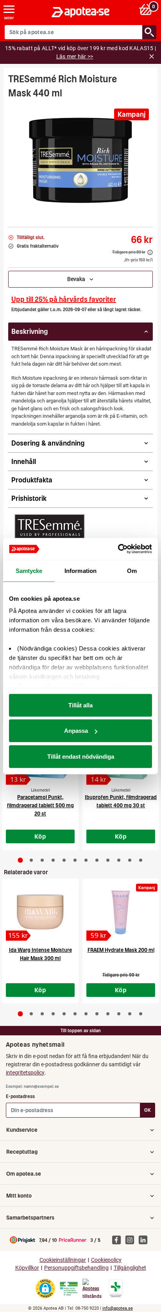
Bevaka (78, 279)
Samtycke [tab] (29, 570)
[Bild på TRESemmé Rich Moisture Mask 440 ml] (80, 160)
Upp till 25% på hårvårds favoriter (63, 299)
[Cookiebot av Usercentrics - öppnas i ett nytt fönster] (118, 549)
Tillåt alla (80, 704)
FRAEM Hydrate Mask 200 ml (121, 950)
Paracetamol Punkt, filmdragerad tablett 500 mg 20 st (40, 805)
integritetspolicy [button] (25, 1072)
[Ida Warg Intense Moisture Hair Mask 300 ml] (40, 912)
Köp (40, 836)
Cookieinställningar (62, 1260)
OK (147, 1110)
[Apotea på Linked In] (145, 1239)
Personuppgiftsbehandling (76, 1268)
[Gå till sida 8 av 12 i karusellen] (97, 860)
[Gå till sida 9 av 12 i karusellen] (108, 860)
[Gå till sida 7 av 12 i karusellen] (86, 860)
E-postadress (20, 1096)
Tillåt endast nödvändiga (80, 756)
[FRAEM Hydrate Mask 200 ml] (120, 912)
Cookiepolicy (106, 1260)
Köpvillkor (27, 1268)
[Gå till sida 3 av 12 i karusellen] (42, 860)
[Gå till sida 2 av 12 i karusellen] (31, 860)
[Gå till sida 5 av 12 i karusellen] (64, 860)
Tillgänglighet (130, 1268)
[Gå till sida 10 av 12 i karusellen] (118, 860)
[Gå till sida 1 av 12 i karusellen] (20, 860)
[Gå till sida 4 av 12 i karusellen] (53, 860)
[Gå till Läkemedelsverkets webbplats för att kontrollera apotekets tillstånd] (69, 1289)
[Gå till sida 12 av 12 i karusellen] (140, 860)
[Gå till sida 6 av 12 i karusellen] (75, 860)
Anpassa (76, 730)
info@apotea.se (117, 1308)
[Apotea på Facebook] (118, 1239)
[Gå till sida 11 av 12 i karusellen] (129, 860)
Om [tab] (132, 570)
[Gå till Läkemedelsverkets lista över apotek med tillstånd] (116, 1288)
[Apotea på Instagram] (131, 1239)
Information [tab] (80, 570)
